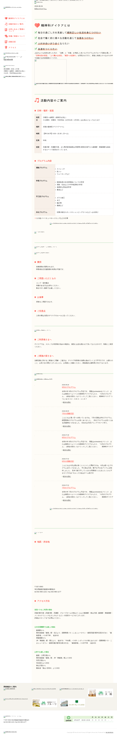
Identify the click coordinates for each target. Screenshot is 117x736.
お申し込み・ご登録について (15, 30)
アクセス (15, 47)
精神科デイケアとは (15, 18)
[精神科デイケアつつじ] (12, 8)
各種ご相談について (15, 36)
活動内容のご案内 (15, 24)
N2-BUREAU (109, 732)
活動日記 (15, 42)
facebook (8, 59)
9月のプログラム (41, 9)
